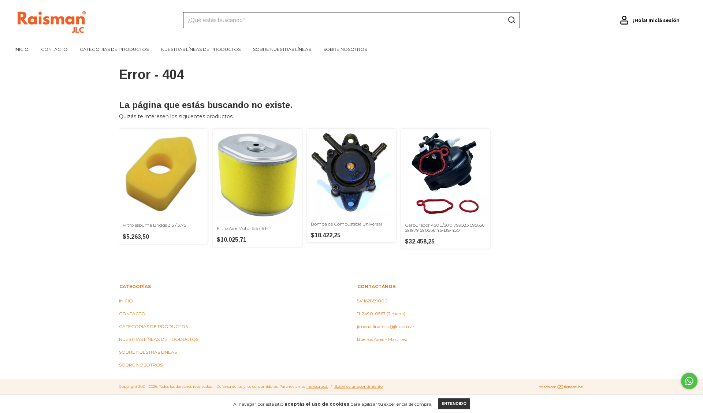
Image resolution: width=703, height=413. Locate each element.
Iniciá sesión (664, 20)
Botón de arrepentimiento (358, 386)
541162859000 (372, 301)
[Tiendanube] (561, 387)
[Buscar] (511, 20)
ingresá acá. (317, 386)
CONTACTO (54, 49)
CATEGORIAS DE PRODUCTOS (114, 49)
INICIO (22, 49)
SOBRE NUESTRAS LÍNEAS (282, 49)
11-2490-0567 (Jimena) (381, 313)
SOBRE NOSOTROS (345, 49)
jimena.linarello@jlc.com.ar (385, 326)
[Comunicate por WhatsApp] (689, 381)
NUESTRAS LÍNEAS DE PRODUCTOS (201, 49)
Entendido (454, 403)
